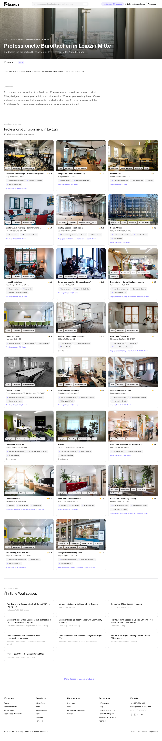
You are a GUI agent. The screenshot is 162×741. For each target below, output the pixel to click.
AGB (133, 731)
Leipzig (12, 39)
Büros (6, 703)
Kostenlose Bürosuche (112, 4)
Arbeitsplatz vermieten (135, 4)
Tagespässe (9, 710)
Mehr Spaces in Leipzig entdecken (81, 679)
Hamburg (39, 721)
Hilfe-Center (104, 703)
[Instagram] (135, 715)
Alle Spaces (40, 707)
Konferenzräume (10, 707)
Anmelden (152, 4)
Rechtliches (103, 721)
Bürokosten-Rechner (107, 710)
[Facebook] (131, 715)
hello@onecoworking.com (140, 707)
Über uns (71, 703)
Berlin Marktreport (106, 714)
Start (6, 39)
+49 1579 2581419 (137, 703)
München (39, 717)
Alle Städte (40, 703)
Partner (70, 707)
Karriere (70, 714)
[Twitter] (138, 715)
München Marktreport (107, 717)
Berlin (38, 714)
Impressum (153, 731)
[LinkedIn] (142, 715)
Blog (101, 707)
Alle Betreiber (41, 710)
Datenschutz (142, 731)
